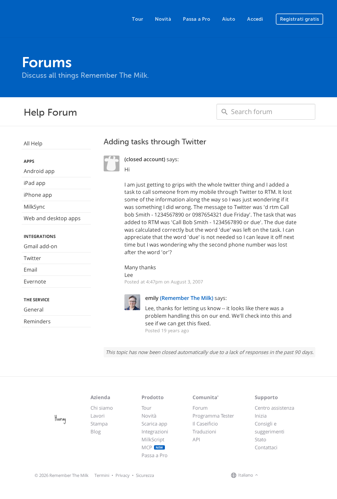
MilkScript (153, 439)
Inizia (261, 415)
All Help (33, 143)
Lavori (98, 415)
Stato (260, 439)
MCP (152, 447)
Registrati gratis (299, 19)
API (196, 439)
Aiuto (228, 19)
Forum (200, 407)
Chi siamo (102, 407)
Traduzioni (204, 431)
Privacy (123, 475)
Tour (137, 19)
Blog (96, 431)
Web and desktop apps (52, 218)
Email (30, 269)
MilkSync (34, 206)
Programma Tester (213, 415)
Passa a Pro (196, 19)
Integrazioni (155, 431)
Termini (101, 475)
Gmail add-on (40, 246)
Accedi (255, 19)
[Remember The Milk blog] (286, 475)
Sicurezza (145, 475)
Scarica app (154, 423)
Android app (39, 171)
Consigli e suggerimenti (269, 427)
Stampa (99, 423)
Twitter (32, 258)
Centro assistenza (274, 407)
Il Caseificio (205, 423)
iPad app (34, 183)
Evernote (35, 281)
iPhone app (38, 194)
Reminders (37, 321)
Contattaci (266, 447)
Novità (163, 19)
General (33, 309)
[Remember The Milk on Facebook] (269, 475)
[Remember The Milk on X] (278, 475)
